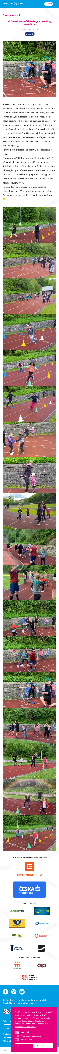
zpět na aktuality (14, 15)
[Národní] (29, 977)
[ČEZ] (29, 869)
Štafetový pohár (11, 1034)
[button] (17, 1032)
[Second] (17, 948)
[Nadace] (17, 965)
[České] (42, 923)
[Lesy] (17, 936)
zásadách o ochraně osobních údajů (31, 1025)
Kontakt (49, 4)
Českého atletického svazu (19, 1003)
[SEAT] (42, 948)
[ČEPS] (42, 965)
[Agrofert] (17, 911)
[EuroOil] (42, 911)
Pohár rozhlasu (10, 1037)
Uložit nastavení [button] (24, 1046)
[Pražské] (42, 936)
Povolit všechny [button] (43, 1046)
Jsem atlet (8, 1028)
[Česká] (29, 889)
